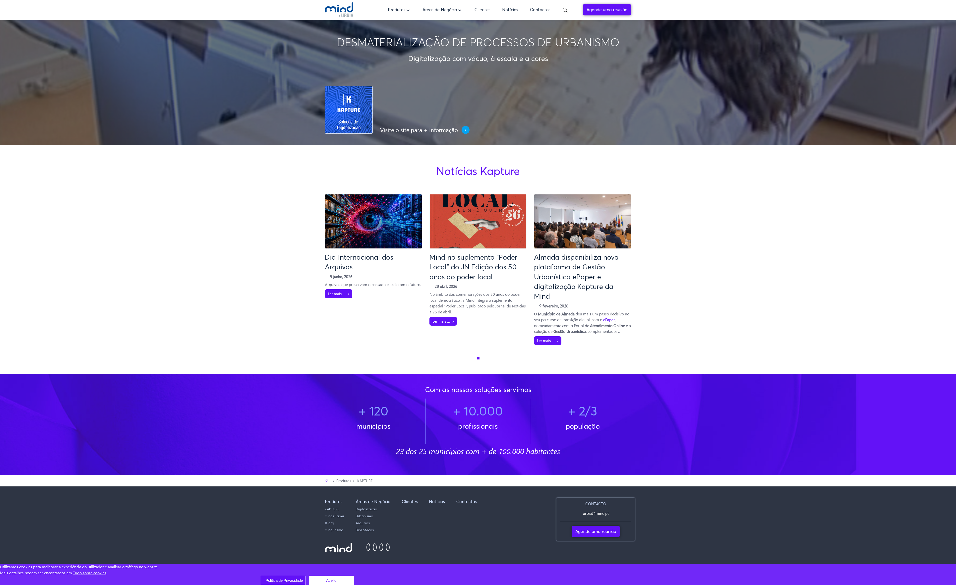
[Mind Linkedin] (381, 547)
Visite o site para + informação (419, 130)
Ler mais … (336, 293)
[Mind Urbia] (339, 9)
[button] (399, 9)
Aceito (331, 580)
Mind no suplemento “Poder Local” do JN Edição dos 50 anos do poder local (473, 267)
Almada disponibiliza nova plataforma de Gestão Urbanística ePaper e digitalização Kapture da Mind (576, 276)
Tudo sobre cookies (89, 572)
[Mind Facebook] (368, 547)
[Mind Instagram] (375, 547)
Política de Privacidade (284, 580)
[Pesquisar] (565, 10)
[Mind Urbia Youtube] (388, 547)
